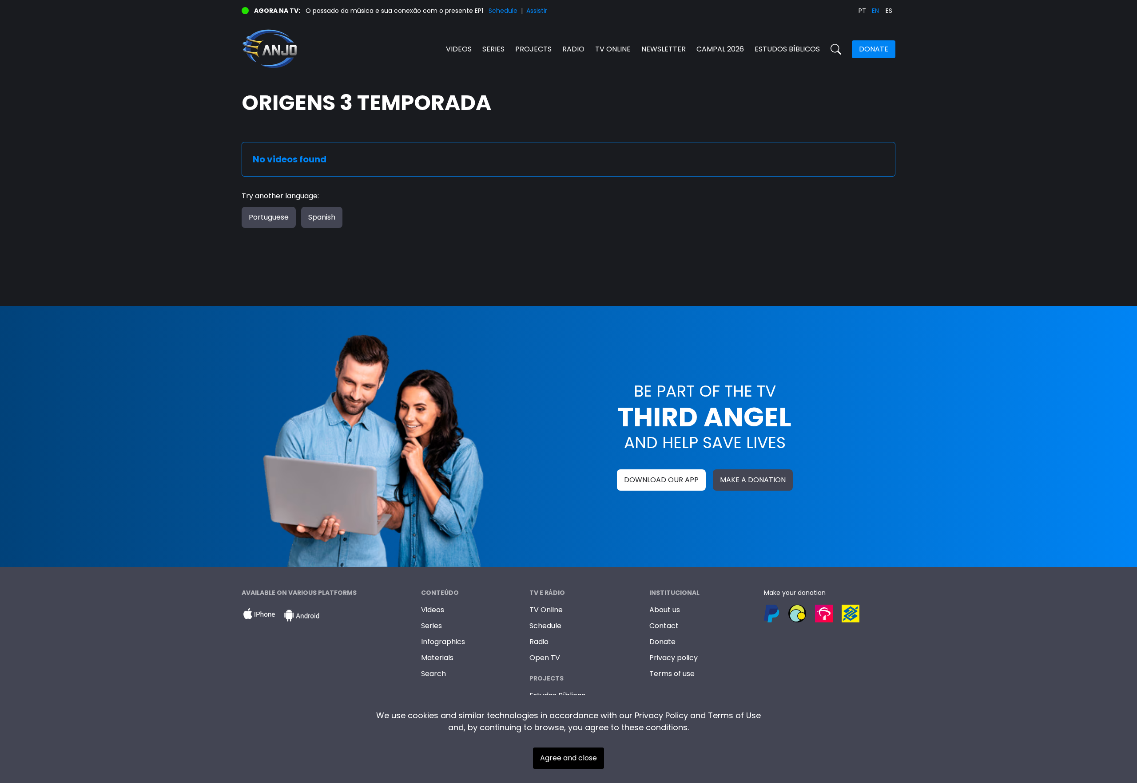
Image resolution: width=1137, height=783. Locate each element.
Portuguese (269, 217)
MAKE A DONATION (753, 480)
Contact (664, 626)
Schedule (503, 10)
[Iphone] (259, 615)
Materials (437, 658)
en (875, 10)
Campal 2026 (720, 49)
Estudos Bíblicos (787, 49)
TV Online (546, 610)
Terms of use (672, 674)
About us (664, 610)
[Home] (405, 49)
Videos (459, 49)
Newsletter (663, 49)
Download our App (661, 480)
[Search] (836, 49)
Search (433, 674)
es (889, 10)
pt (862, 10)
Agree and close (568, 758)
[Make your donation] (829, 613)
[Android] (302, 615)
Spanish (321, 217)
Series (493, 49)
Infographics (443, 642)
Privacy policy (673, 658)
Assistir (536, 10)
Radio (573, 49)
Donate (873, 49)
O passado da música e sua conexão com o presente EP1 (394, 10)
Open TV (544, 658)
